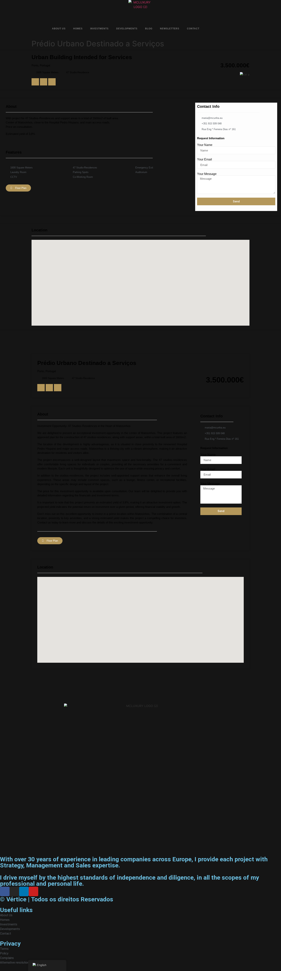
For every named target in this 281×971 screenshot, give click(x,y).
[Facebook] (210, 29)
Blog (148, 28)
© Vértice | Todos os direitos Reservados (56, 899)
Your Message (207, 174)
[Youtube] (230, 29)
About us (59, 28)
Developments (126, 28)
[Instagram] (216, 29)
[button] (35, 81)
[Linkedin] (223, 29)
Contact (193, 28)
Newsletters (169, 28)
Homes (78, 28)
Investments (99, 28)
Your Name (204, 145)
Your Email (204, 159)
